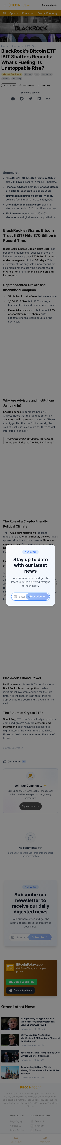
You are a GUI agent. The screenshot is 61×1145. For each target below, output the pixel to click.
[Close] (56, 537)
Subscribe (36, 596)
